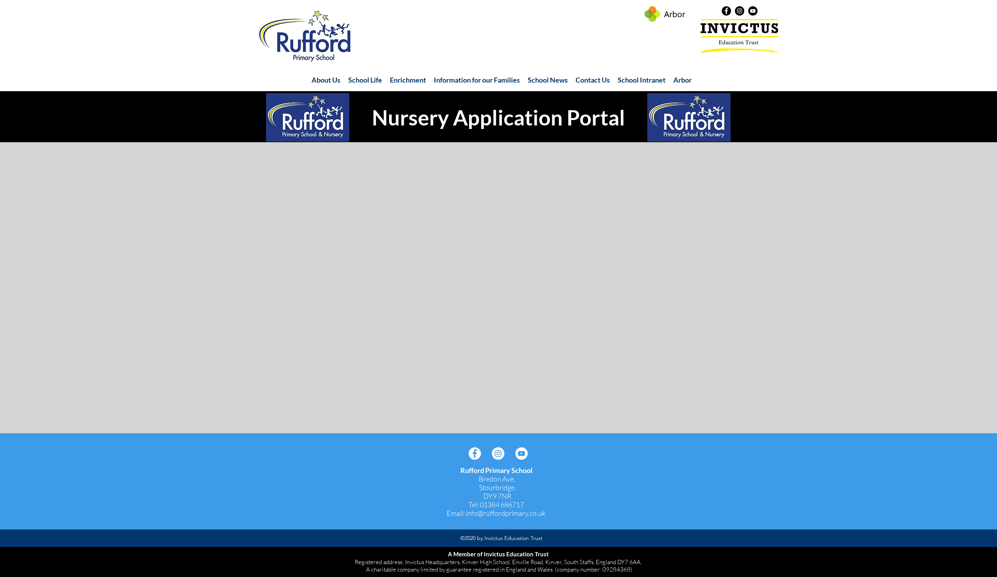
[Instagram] (739, 11)
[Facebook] (726, 11)
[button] (326, 80)
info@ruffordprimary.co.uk (506, 513)
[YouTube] (752, 11)
